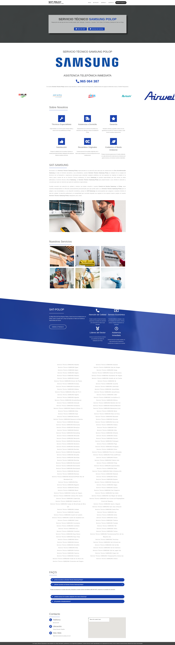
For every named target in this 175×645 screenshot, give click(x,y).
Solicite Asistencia (121, 2)
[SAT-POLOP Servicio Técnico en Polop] (56, 2)
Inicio (89, 2)
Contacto (111, 2)
